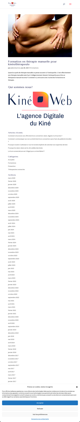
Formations (34, 68)
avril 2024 (11, 236)
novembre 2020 (13, 320)
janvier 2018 (12, 352)
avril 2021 (11, 304)
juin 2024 (11, 229)
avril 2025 (11, 207)
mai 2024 (11, 233)
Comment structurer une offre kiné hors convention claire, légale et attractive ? (35, 136)
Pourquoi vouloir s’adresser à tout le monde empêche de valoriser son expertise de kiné (37, 145)
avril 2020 (11, 323)
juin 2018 (11, 336)
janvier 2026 (12, 184)
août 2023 (11, 262)
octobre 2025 (12, 194)
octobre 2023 (12, 255)
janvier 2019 (12, 330)
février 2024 (12, 242)
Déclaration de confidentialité (40, 419)
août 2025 (11, 200)
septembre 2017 (13, 365)
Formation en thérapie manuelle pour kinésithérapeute (32, 63)
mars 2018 (11, 346)
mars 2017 (11, 375)
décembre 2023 (13, 249)
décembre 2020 (13, 317)
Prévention (12, 166)
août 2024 (11, 223)
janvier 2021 (12, 313)
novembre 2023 (13, 252)
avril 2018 (11, 342)
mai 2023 (11, 272)
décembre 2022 (13, 288)
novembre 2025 (13, 191)
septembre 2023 (13, 259)
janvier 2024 (12, 246)
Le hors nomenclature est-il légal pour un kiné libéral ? (26, 151)
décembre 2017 (13, 355)
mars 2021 (11, 307)
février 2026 (12, 181)
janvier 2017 (12, 381)
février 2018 (12, 349)
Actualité (11, 160)
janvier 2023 (12, 284)
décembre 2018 (13, 333)
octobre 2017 (12, 362)
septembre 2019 (13, 326)
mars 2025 (11, 210)
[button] (77, 387)
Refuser (40, 409)
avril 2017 (11, 372)
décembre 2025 (13, 188)
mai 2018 (11, 339)
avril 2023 (11, 275)
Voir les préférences (40, 414)
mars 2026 (11, 178)
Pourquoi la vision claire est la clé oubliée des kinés (25, 148)
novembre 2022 (13, 291)
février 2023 (12, 281)
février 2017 (12, 378)
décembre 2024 (13, 213)
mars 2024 (11, 239)
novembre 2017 (13, 359)
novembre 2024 (13, 217)
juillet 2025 (11, 204)
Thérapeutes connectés (16, 169)
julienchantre (15, 68)
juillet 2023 (11, 265)
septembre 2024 (13, 220)
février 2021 (12, 310)
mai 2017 (11, 368)
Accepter (40, 403)
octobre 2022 (12, 294)
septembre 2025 (13, 197)
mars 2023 (11, 278)
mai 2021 (11, 301)
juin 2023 (11, 268)
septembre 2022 (13, 297)
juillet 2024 (11, 226)
